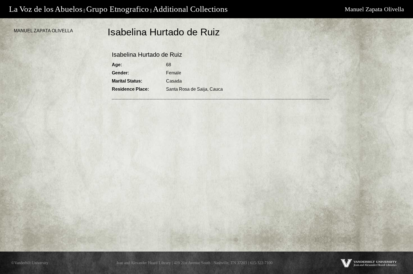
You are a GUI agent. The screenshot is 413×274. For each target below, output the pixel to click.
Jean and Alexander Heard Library (143, 263)
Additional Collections (190, 8)
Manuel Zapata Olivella (374, 9)
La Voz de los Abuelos (45, 8)
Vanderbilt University (31, 263)
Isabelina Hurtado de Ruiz (147, 54)
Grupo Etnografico (117, 8)
